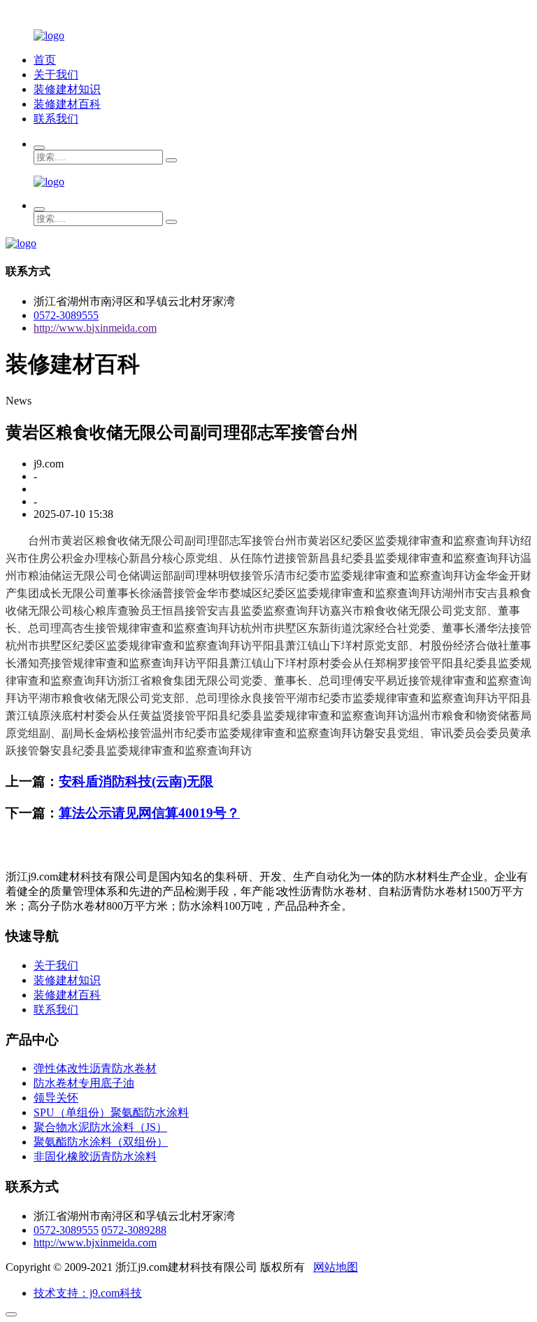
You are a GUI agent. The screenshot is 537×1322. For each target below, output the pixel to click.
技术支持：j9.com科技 (88, 1293)
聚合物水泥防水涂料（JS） (100, 1127)
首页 (45, 60)
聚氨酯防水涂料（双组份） (101, 1142)
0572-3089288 (133, 1230)
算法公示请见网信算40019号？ (149, 813)
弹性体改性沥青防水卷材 (95, 1068)
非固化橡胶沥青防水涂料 (95, 1156)
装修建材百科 (67, 104)
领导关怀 (56, 1098)
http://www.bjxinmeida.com (95, 328)
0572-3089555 (66, 315)
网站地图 (335, 1267)
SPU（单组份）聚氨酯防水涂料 (111, 1112)
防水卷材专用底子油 (84, 1083)
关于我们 (56, 74)
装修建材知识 (67, 89)
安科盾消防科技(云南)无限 (136, 781)
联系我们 (56, 119)
